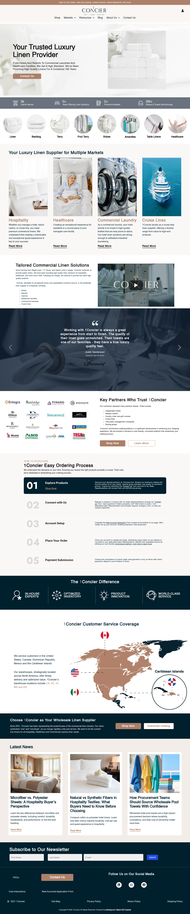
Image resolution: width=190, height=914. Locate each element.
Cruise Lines (154, 220)
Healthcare (63, 220)
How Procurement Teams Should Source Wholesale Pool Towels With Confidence (154, 802)
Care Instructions (17, 892)
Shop (57, 18)
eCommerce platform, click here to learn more (133, 544)
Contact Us (129, 18)
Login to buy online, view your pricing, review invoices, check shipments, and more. (95, 2)
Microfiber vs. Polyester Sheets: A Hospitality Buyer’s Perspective (33, 802)
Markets (68, 18)
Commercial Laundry (117, 220)
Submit (152, 857)
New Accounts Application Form (57, 892)
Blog (100, 18)
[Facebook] (144, 885)
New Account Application (116, 523)
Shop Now (50, 488)
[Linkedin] (119, 885)
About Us (111, 18)
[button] (10, 347)
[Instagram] (131, 885)
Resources (85, 18)
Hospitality (18, 220)
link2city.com (110, 910)
